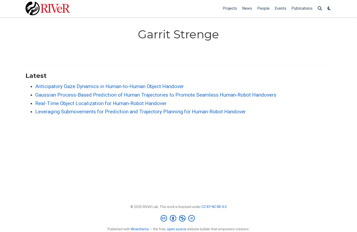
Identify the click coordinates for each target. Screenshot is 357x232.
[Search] (320, 8)
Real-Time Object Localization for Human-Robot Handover (101, 103)
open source (176, 229)
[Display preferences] (329, 8)
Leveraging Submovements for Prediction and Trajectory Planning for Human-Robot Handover (140, 112)
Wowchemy (140, 229)
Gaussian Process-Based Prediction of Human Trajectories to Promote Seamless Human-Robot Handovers (155, 95)
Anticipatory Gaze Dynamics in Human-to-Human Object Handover (109, 86)
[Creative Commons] (179, 218)
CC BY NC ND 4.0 (214, 207)
